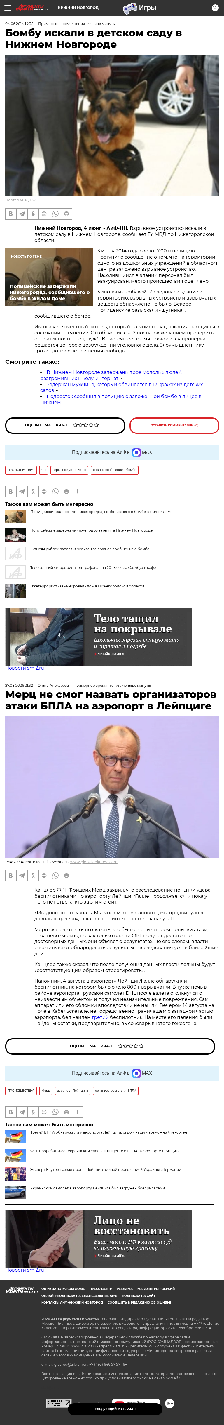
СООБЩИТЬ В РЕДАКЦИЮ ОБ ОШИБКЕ (139, 1302)
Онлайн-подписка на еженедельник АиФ (79, 1296)
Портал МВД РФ (20, 200)
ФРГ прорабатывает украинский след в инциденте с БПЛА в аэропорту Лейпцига (105, 1151)
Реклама (125, 1289)
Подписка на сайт (138, 1296)
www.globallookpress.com (94, 862)
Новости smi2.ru (24, 668)
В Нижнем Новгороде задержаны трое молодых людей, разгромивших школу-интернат (111, 375)
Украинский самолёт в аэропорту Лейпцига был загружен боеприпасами (97, 1188)
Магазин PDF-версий (156, 1289)
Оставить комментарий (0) (174, 425)
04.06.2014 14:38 (19, 23)
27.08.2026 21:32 (19, 685)
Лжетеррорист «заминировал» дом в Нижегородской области (87, 586)
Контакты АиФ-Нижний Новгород (72, 1302)
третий (101, 1017)
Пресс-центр (101, 1289)
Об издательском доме (63, 1289)
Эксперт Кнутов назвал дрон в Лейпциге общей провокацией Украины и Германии (105, 1169)
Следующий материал (115, 1409)
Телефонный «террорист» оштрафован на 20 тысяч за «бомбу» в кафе (93, 567)
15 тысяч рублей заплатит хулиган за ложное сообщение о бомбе (89, 549)
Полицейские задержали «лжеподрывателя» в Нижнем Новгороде (91, 530)
